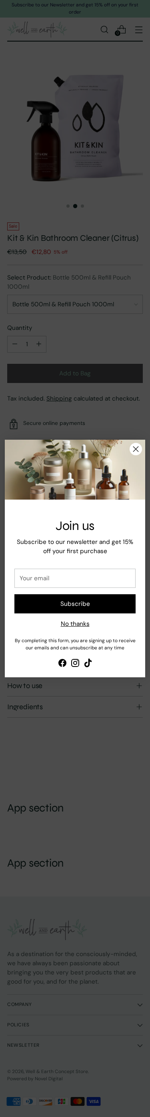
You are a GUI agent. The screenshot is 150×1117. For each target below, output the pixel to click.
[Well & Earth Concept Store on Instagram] (75, 664)
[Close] (136, 449)
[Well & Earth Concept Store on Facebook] (62, 664)
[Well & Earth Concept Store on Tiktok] (88, 664)
